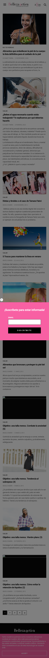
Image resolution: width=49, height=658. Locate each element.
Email (10, 317)
